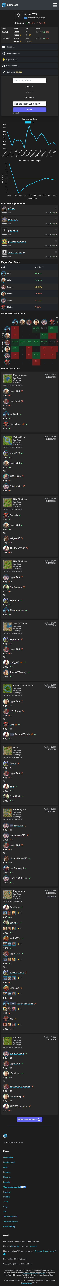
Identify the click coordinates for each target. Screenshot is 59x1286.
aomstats (12, 5)
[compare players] (56, 208)
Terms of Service (10, 1221)
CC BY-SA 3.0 (26, 1283)
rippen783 (15, 391)
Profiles (6, 1197)
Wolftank (14, 414)
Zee (12, 786)
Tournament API (10, 1216)
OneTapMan (16, 587)
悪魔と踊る (15, 476)
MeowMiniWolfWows (20, 1086)
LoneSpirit (15, 401)
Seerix (13, 763)
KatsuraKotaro (17, 972)
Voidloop (18, 825)
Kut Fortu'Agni (17, 868)
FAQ (5, 1207)
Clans (5, 1167)
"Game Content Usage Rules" (34, 1273)
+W (11, 1019)
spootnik (14, 923)
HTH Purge (15, 711)
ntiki (12, 724)
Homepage (8, 1157)
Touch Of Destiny (18, 672)
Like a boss (15, 424)
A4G (12, 734)
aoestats (33, 1246)
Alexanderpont (17, 610)
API (4, 1212)
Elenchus (14, 988)
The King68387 (17, 548)
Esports (6, 1182)
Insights (6, 1192)
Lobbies (6, 1172)
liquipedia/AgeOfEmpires (33, 1280)
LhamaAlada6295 (18, 858)
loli (11, 825)
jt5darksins (15, 1073)
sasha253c (15, 938)
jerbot (14, 1246)
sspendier (14, 600)
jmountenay (15, 1096)
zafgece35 (15, 538)
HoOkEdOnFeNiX (18, 878)
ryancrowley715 (17, 835)
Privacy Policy (9, 1226)
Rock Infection (17, 1053)
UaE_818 (14, 662)
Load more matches (27, 1119)
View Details (51, 896)
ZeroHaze (15, 907)
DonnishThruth (22, 734)
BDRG (12, 1004)
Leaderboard (9, 1162)
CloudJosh (15, 796)
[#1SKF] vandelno (18, 1106)
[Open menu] (55, 5)
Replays (6, 1177)
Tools (5, 1202)
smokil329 (15, 453)
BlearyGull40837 (25, 1003)
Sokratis (14, 515)
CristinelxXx (16, 486)
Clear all (16, 113)
